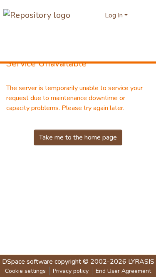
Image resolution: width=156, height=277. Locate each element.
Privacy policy (71, 271)
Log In (114, 15)
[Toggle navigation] (144, 15)
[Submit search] (97, 15)
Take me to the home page (78, 137)
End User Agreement (123, 271)
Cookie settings (25, 271)
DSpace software (27, 261)
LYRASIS (141, 261)
